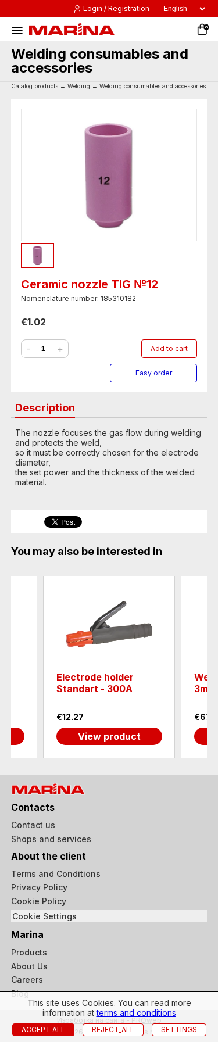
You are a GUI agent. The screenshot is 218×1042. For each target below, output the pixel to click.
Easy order (153, 372)
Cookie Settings (44, 916)
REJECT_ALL (113, 1029)
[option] (109, 667)
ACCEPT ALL (43, 1029)
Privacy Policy (39, 887)
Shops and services (51, 839)
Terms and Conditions (56, 874)
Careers (27, 979)
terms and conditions (136, 1013)
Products (29, 952)
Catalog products (34, 86)
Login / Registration (116, 8)
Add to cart (169, 348)
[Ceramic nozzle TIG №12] (109, 175)
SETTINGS (179, 1029)
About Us (29, 966)
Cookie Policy (38, 901)
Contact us (33, 825)
